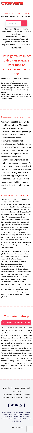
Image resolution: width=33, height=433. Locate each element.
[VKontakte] (16, 406)
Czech (22, 416)
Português (27, 412)
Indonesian (4, 419)
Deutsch (9, 412)
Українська (26, 414)
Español (21, 412)
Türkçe (27, 416)
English (4, 412)
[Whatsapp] (21, 406)
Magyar (11, 416)
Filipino (11, 419)
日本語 (13, 421)
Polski (14, 414)
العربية (29, 419)
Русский (19, 414)
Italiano (5, 414)
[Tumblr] (24, 406)
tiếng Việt (19, 419)
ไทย (15, 419)
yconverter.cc (19, 427)
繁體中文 (18, 421)
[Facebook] (8, 406)
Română (6, 416)
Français (15, 412)
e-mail (6, 388)
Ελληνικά (16, 416)
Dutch (10, 414)
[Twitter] (12, 406)
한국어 (24, 419)
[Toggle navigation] (29, 3)
